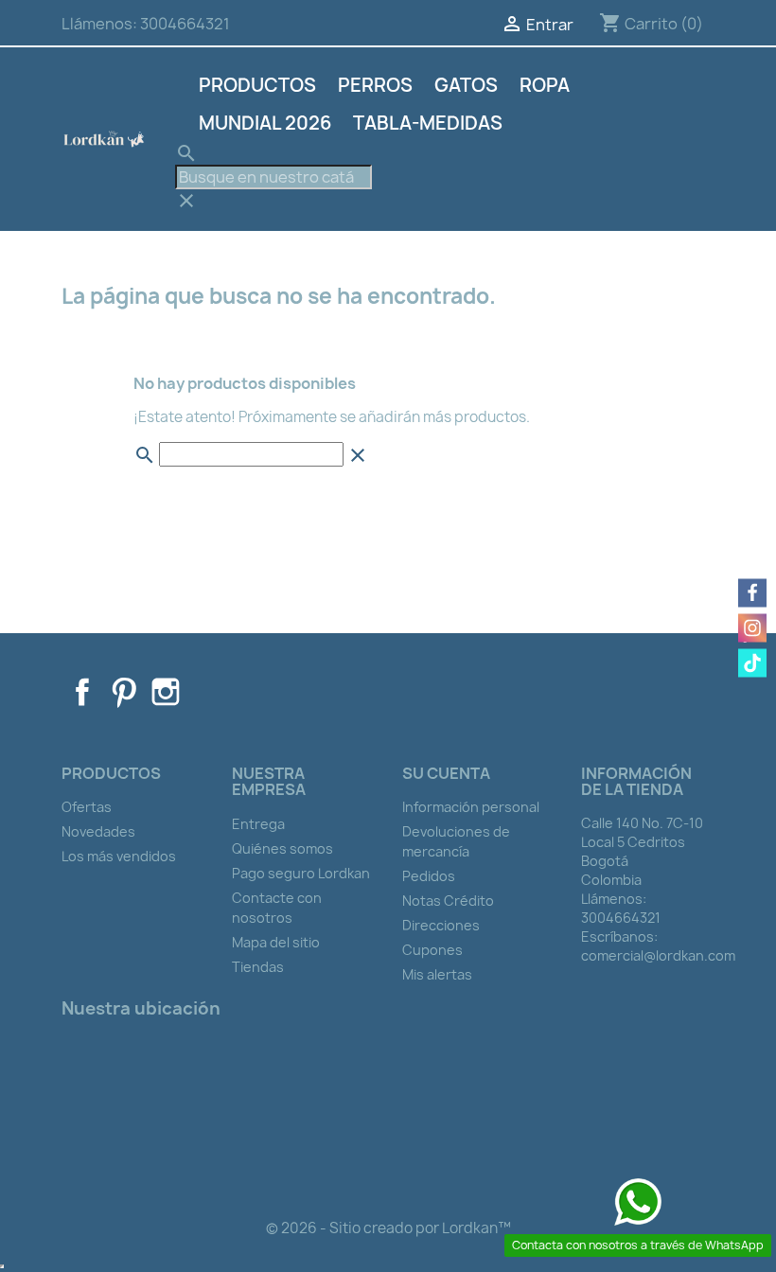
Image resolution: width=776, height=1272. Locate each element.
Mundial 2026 (265, 123)
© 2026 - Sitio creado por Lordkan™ (388, 1228)
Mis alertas (437, 974)
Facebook (82, 692)
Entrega (258, 824)
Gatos (466, 85)
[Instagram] (752, 628)
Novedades (98, 831)
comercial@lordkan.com (658, 955)
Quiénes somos (282, 848)
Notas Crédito (448, 901)
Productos (257, 85)
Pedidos (428, 876)
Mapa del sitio (276, 942)
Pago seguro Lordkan (301, 873)
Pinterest (124, 692)
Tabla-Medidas (428, 123)
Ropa (545, 85)
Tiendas (258, 967)
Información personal (470, 807)
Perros (375, 85)
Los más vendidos (119, 856)
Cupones (432, 950)
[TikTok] (752, 663)
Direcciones (441, 925)
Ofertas (87, 807)
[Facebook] (752, 593)
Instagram (166, 692)
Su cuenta (446, 773)
